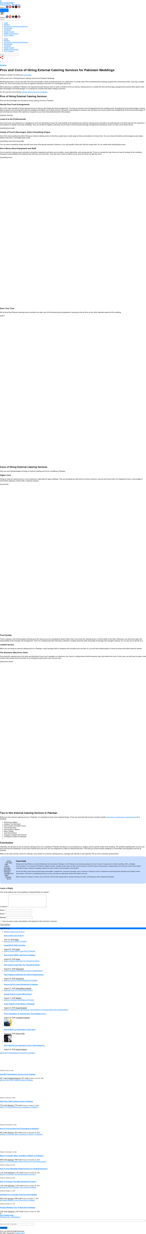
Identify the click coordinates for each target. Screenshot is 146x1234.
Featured (28, 988)
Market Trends (9, 32)
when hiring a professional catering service (121, 817)
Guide (22, 1033)
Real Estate (8, 28)
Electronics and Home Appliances (16, 26)
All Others (7, 30)
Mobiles (7, 25)
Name (2, 910)
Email (2, 914)
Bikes (22, 988)
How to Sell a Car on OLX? (14, 935)
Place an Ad (4, 9)
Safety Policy (20, 1233)
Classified (19, 1018)
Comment (4, 907)
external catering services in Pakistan (34, 92)
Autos (6, 23)
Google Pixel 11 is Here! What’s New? (18, 994)
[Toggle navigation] (2, 13)
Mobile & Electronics (11, 33)
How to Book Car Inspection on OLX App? (20, 1029)
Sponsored (20, 969)
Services (3, 65)
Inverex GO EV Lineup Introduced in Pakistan (21, 984)
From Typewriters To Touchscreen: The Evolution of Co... (25, 1014)
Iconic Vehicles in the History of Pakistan (19, 1004)
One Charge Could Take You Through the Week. (22, 965)
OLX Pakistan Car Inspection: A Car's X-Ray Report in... (24, 1045)
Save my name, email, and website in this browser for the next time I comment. (29, 921)
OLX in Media (9, 35)
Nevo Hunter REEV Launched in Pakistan (20, 955)
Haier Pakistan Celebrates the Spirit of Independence (24, 974)
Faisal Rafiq (27, 75)
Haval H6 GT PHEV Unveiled (15, 945)
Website (3, 917)
